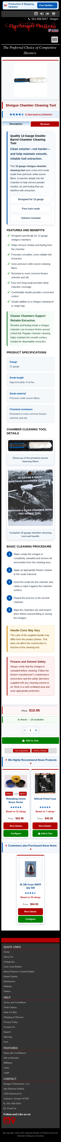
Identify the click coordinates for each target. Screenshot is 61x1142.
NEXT (23, 794)
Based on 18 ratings (30, 897)
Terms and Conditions (15, 1002)
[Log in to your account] (41, 14)
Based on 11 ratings (16, 811)
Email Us (11, 1108)
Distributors (9, 981)
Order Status (10, 1007)
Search (7, 1032)
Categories (9, 961)
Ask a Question (21, 751)
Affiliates (8, 1062)
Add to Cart (32, 740)
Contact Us (9, 1027)
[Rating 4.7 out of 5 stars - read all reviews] (16, 114)
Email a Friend (40, 751)
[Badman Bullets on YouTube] (36, 14)
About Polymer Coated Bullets (19, 971)
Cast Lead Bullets (13, 966)
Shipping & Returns (13, 1017)
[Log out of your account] (47, 14)
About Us (8, 956)
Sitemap (8, 1037)
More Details (16, 826)
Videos (7, 991)
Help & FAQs (10, 1012)
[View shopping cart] (53, 14)
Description (16, 124)
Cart (6, 1041)
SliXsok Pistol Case (45, 798)
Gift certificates (11, 1058)
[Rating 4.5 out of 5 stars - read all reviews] (30, 893)
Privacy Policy (11, 1022)
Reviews (45, 124)
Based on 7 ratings (45, 811)
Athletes (8, 986)
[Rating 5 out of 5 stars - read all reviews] (16, 807)
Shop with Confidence (15, 1053)
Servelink (39, 1136)
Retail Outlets (10, 976)
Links (6, 1067)
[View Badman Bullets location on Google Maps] (13, 1122)
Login (6, 1072)
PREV (9, 794)
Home (7, 952)
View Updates (47, 5)
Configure (16, 833)
